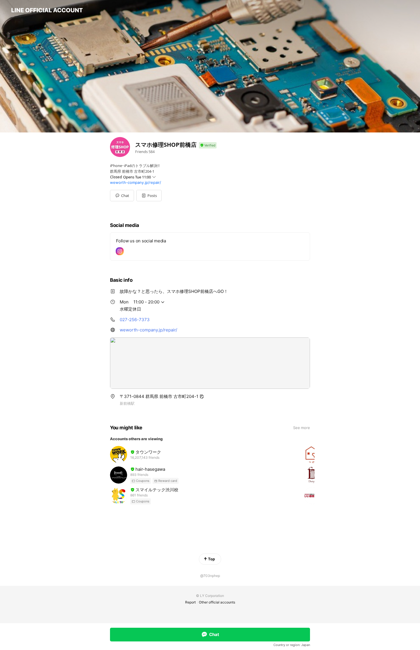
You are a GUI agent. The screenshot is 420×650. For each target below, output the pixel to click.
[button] (149, 195)
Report (190, 602)
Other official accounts (217, 602)
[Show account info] (208, 145)
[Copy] (201, 396)
